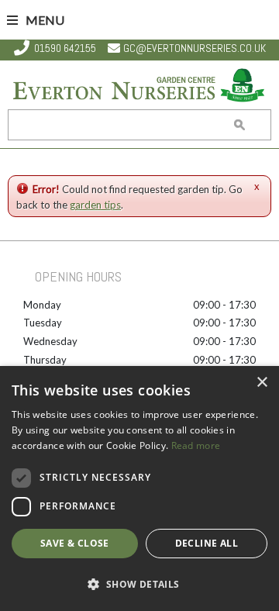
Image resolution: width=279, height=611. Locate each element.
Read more (196, 445)
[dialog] (139, 488)
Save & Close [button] (74, 543)
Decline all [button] (206, 543)
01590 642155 (65, 48)
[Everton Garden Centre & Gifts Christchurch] (139, 86)
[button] (139, 584)
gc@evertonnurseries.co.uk (194, 48)
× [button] (261, 382)
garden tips (95, 204)
